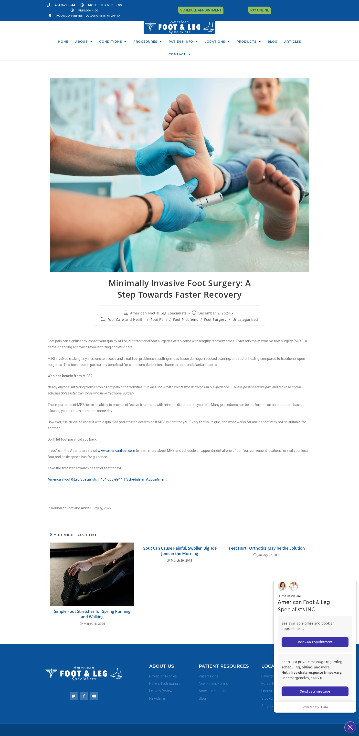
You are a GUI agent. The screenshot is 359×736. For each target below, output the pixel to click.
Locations (215, 41)
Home (63, 41)
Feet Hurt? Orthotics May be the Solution (267, 548)
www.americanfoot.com (116, 451)
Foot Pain (159, 319)
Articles (292, 41)
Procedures (145, 41)
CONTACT (177, 54)
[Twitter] (74, 696)
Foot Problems (185, 319)
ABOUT (81, 41)
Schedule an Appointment (146, 479)
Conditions (110, 41)
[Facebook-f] (84, 696)
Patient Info (181, 41)
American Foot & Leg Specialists (158, 313)
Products (246, 41)
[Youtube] (94, 696)
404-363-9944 (112, 479)
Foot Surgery (215, 319)
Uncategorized (245, 319)
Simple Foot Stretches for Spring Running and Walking (92, 614)
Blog (272, 41)
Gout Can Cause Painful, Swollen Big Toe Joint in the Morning (180, 550)
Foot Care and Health (126, 319)
